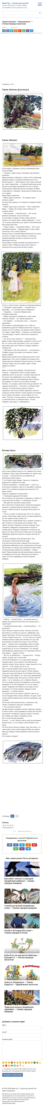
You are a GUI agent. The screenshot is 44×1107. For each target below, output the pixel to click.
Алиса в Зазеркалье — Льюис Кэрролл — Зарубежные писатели (21, 983)
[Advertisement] (22, 58)
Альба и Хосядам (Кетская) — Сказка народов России (19, 931)
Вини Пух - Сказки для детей (15, 3)
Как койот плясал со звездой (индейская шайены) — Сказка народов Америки (19, 880)
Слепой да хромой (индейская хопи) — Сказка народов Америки (20, 906)
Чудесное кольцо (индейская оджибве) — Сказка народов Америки (19, 1009)
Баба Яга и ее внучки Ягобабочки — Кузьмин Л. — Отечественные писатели (21, 957)
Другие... (5, 27)
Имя (4, 1025)
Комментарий (7, 1039)
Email (4, 1032)
